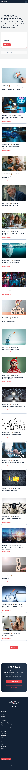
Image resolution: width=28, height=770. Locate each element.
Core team (3, 733)
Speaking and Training (6, 727)
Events (2, 748)
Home (2, 714)
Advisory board (4, 735)
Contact (3, 716)
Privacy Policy (23, 765)
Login (2, 753)
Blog (2, 744)
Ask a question (14, 687)
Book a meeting (14, 681)
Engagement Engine (5, 723)
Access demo (5, 756)
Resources (3, 746)
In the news (3, 737)
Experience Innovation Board (7, 725)
